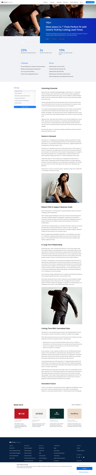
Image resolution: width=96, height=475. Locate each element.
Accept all (84, 468)
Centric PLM (11, 448)
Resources (65, 2)
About (81, 2)
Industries (52, 2)
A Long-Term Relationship (20, 98)
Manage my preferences (84, 472)
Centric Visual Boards (13, 455)
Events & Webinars (74, 2)
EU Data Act (56, 460)
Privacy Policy (21, 467)
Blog (40, 453)
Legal (55, 448)
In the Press (41, 450)
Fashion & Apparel (28, 448)
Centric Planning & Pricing (14, 450)
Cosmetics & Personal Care (29, 458)
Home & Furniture (28, 455)
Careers (40, 460)
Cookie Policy (29, 467)
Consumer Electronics (28, 460)
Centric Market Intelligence (15, 453)
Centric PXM (11, 458)
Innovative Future (18, 102)
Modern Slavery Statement (59, 458)
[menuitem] (15, 448)
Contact (78, 448)
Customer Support (80, 450)
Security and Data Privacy (59, 453)
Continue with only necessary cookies (84, 465)
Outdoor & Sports (28, 453)
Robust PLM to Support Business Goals (22, 95)
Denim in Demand (18, 93)
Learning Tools (42, 455)
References (59, 2)
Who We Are (41, 448)
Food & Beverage (27, 450)
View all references (76, 404)
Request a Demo (90, 2)
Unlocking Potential (18, 91)
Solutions (45, 2)
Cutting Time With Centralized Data (22, 100)
